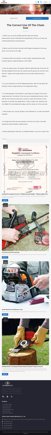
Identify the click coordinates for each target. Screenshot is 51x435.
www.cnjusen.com (7, 38)
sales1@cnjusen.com (8, 421)
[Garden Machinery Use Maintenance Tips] (25, 284)
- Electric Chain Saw (6, 407)
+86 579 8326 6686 (8, 425)
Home (20, 12)
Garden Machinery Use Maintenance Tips (12, 309)
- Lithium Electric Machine (7, 412)
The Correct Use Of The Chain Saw (10, 252)
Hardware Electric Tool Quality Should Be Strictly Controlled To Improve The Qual (22, 366)
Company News (13, 18)
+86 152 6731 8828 (8, 423)
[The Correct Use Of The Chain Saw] (25, 227)
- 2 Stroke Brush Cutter (7, 404)
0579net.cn (26, 433)
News (23, 12)
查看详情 (5, 200)
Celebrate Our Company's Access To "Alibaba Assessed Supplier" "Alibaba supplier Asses (25, 194)
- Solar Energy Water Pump (7, 409)
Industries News (28, 12)
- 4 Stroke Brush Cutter (7, 406)
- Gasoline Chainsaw (6, 411)
